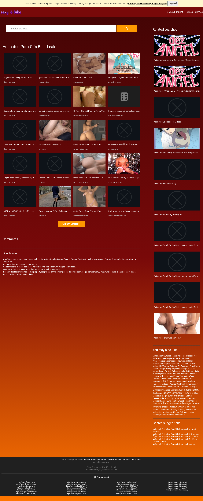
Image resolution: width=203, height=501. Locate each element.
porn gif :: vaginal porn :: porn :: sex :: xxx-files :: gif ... (61, 111)
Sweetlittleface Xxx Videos (172, 414)
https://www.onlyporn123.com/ (126, 494)
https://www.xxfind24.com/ (76, 490)
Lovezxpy (193, 384)
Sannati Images (182, 368)
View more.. (71, 224)
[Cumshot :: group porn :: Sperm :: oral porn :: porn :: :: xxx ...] (20, 106)
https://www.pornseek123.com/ (127, 486)
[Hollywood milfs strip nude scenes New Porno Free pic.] (124, 206)
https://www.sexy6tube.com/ (127, 482)
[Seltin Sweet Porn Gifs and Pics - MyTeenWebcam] (89, 140)
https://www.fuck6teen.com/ (126, 484)
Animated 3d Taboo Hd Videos (167, 122)
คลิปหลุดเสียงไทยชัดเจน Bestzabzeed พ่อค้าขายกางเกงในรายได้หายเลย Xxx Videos (176, 393)
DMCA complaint (25, 274)
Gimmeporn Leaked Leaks (164, 390)
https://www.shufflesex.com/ (26, 494)
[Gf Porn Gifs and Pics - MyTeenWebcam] (89, 106)
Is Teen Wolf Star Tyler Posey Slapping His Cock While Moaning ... (137, 177)
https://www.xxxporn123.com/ (76, 488)
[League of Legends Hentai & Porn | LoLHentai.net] (124, 73)
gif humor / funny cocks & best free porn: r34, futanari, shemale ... (67, 77)
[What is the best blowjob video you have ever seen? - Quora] (124, 140)
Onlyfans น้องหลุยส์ (189, 386)
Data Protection (114, 459)
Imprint (179, 11)
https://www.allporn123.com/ (127, 492)
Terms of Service (194, 11)
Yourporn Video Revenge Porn (166, 386)
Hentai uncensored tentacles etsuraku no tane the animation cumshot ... (140, 111)
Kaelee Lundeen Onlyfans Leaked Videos (178, 401)
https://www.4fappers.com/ (26, 482)
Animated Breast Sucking (165, 183)
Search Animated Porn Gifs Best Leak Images (175, 444)
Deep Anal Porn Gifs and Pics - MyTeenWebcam (94, 177)
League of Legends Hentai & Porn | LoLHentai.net (130, 77)
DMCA (170, 11)
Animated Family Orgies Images (168, 214)
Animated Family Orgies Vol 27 (167, 338)
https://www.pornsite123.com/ (26, 492)
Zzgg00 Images (167, 368)
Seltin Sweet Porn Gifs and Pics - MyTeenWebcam (95, 144)
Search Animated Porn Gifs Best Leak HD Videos (176, 436)
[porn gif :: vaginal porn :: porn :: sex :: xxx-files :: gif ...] (55, 106)
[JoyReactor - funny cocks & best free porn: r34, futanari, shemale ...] (20, 73)
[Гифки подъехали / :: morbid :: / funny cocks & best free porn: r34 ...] (20, 173)
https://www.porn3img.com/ (177, 486)
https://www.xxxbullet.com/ (76, 484)
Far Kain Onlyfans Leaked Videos (179, 371)
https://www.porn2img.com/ (177, 484)
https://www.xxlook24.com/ (76, 492)
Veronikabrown (159, 363)
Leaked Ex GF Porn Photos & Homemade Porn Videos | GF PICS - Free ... (70, 177)
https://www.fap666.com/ (26, 490)
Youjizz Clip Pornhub (179, 384)
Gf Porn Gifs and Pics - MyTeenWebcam (91, 111)
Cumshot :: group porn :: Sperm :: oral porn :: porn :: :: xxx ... (29, 111)
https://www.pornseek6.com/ (127, 488)
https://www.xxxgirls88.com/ (76, 494)
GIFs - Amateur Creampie (50, 144)
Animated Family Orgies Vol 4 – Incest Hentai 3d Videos (178, 276)
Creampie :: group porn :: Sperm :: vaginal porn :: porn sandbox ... (32, 144)
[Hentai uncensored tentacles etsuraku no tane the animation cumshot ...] (124, 106)
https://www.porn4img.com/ (177, 488)
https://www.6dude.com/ (25, 488)
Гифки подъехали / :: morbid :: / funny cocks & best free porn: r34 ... (34, 177)
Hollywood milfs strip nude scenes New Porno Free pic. (132, 211)
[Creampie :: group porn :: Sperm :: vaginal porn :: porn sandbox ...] (20, 140)
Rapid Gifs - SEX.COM (82, 77)
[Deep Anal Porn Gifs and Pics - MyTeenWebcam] (89, 173)
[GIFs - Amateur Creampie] (55, 140)
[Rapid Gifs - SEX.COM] (89, 73)
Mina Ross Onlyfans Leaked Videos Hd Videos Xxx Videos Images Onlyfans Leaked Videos (175, 357)
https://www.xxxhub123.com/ (76, 486)
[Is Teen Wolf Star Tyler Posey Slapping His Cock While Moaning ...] (124, 173)
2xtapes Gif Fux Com (179, 366)
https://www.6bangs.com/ (26, 486)
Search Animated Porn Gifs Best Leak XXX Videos (177, 434)
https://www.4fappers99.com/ (26, 484)
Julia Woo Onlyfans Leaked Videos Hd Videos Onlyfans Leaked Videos (176, 373)
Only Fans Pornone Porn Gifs (179, 378)
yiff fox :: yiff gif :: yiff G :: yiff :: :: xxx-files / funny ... (25, 211)
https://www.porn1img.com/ (177, 482)
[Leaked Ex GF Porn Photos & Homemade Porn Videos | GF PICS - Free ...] (55, 173)
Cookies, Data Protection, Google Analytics (147, 3)
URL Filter (126, 459)
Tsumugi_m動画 (185, 361)
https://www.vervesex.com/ (76, 482)
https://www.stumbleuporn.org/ (177, 490)
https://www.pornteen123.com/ (126, 490)
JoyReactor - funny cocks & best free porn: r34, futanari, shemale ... (33, 77)
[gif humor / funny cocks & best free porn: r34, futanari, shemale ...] (55, 73)
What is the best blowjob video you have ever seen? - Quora (134, 144)
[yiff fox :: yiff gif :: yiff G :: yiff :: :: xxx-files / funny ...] (20, 206)
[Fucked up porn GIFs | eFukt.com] (55, 206)
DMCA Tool (136, 459)
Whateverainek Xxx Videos (164, 361)
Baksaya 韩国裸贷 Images (164, 381)
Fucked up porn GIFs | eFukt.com (53, 211)
